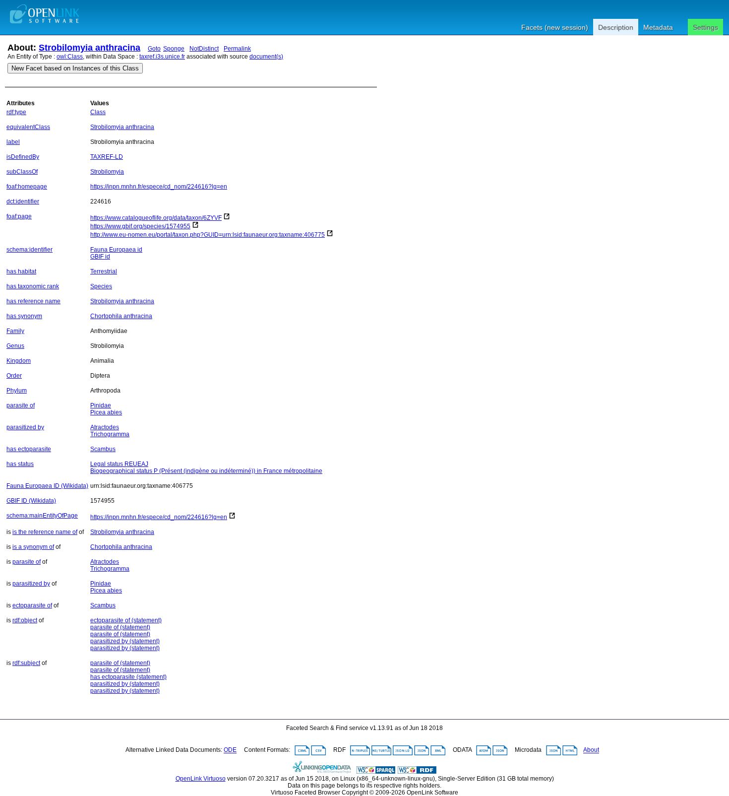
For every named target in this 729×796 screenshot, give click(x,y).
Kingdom (18, 360)
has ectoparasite (28, 449)
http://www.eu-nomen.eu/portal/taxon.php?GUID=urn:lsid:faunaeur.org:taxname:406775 (207, 234)
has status (20, 464)
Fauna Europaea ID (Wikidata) (47, 485)
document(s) (266, 56)
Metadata (658, 27)
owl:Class (70, 56)
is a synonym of (33, 546)
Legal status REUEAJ (119, 464)
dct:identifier (22, 201)
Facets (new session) (554, 27)
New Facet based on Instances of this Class (75, 68)
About (591, 750)
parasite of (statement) (120, 627)
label (13, 141)
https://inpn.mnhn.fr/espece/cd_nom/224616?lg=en (158, 186)
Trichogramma (109, 434)
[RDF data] (417, 771)
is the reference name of (44, 532)
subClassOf (22, 171)
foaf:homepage (26, 186)
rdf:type (16, 112)
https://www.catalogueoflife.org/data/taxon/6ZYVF (156, 217)
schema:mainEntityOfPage (42, 515)
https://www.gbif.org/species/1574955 (140, 226)
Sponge (173, 48)
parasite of (20, 405)
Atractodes (104, 427)
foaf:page (19, 216)
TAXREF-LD (106, 156)
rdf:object (24, 620)
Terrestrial (103, 271)
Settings (705, 27)
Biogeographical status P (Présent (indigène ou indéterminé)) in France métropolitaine (206, 470)
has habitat (21, 271)
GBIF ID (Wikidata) (31, 500)
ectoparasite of (32, 605)
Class (98, 112)
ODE (230, 750)
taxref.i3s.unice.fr (162, 56)
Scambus (103, 449)
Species (101, 286)
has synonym (24, 316)
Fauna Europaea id (116, 249)
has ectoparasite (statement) (128, 676)
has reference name (33, 301)
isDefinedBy (22, 156)
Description (615, 27)
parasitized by (25, 427)
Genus (15, 345)
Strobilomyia (107, 171)
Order (14, 375)
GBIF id (100, 256)
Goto (154, 48)
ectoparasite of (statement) (126, 620)
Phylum (16, 390)
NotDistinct (204, 48)
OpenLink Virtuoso (201, 778)
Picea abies (106, 412)
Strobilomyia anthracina (89, 48)
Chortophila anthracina (121, 316)
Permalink (237, 48)
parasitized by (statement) (125, 641)
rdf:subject (26, 663)
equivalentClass (28, 127)
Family (15, 331)
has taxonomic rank (32, 286)
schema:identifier (29, 249)
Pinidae (100, 405)
